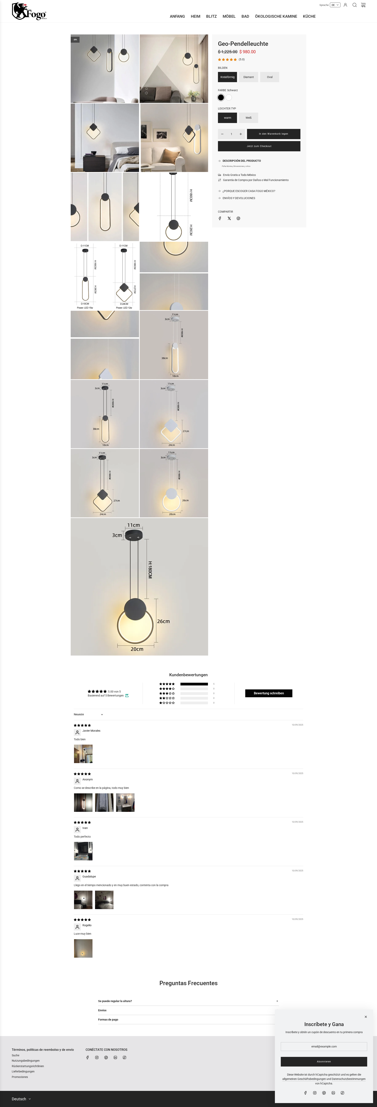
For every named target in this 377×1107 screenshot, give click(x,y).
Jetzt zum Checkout (259, 146)
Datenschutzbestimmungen (349, 1078)
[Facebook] (87, 1057)
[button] (167, 684)
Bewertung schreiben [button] (269, 693)
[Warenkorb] (363, 5)
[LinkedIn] (115, 1057)
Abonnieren (324, 1061)
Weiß (249, 117)
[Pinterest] (106, 1057)
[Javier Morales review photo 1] (83, 753)
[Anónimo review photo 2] (104, 802)
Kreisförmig (228, 77)
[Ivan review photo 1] (83, 851)
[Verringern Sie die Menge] (222, 134)
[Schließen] (365, 1016)
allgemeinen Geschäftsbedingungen (304, 1078)
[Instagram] (96, 1057)
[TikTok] (124, 1057)
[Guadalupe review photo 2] (104, 899)
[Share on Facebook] (220, 219)
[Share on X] (229, 219)
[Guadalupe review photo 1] (83, 899)
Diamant (248, 77)
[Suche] (354, 5)
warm (227, 117)
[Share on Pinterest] (238, 219)
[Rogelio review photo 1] (83, 948)
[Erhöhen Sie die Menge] (240, 134)
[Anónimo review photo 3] (125, 802)
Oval (270, 77)
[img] (82, 725)
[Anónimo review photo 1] (83, 802)
